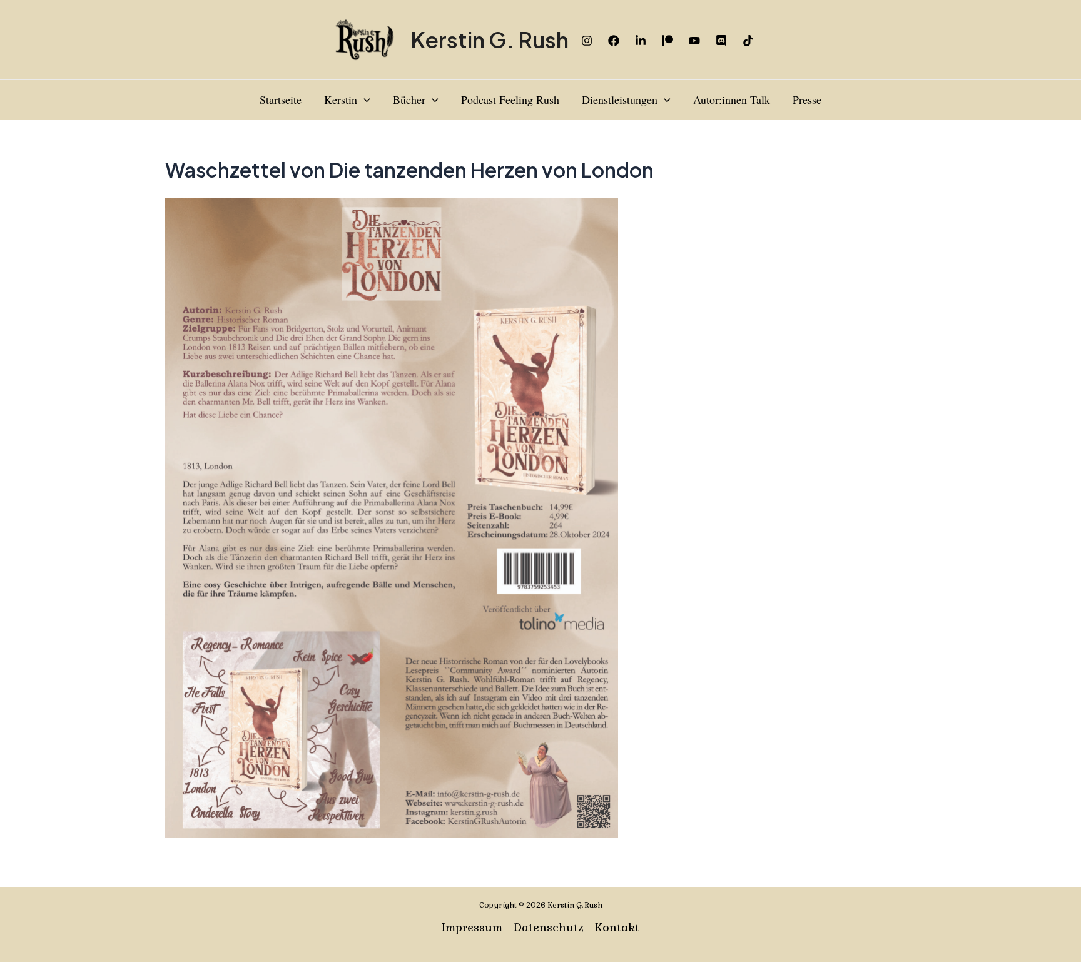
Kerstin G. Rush (489, 39)
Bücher (409, 99)
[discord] (721, 40)
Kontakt (617, 927)
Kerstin (340, 99)
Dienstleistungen (619, 99)
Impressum (472, 927)
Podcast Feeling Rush (510, 99)
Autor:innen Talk (731, 99)
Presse (807, 99)
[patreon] (667, 40)
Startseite (281, 99)
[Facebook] (613, 40)
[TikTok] (748, 40)
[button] (363, 100)
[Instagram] (586, 40)
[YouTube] (694, 40)
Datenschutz (549, 927)
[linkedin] (640, 40)
